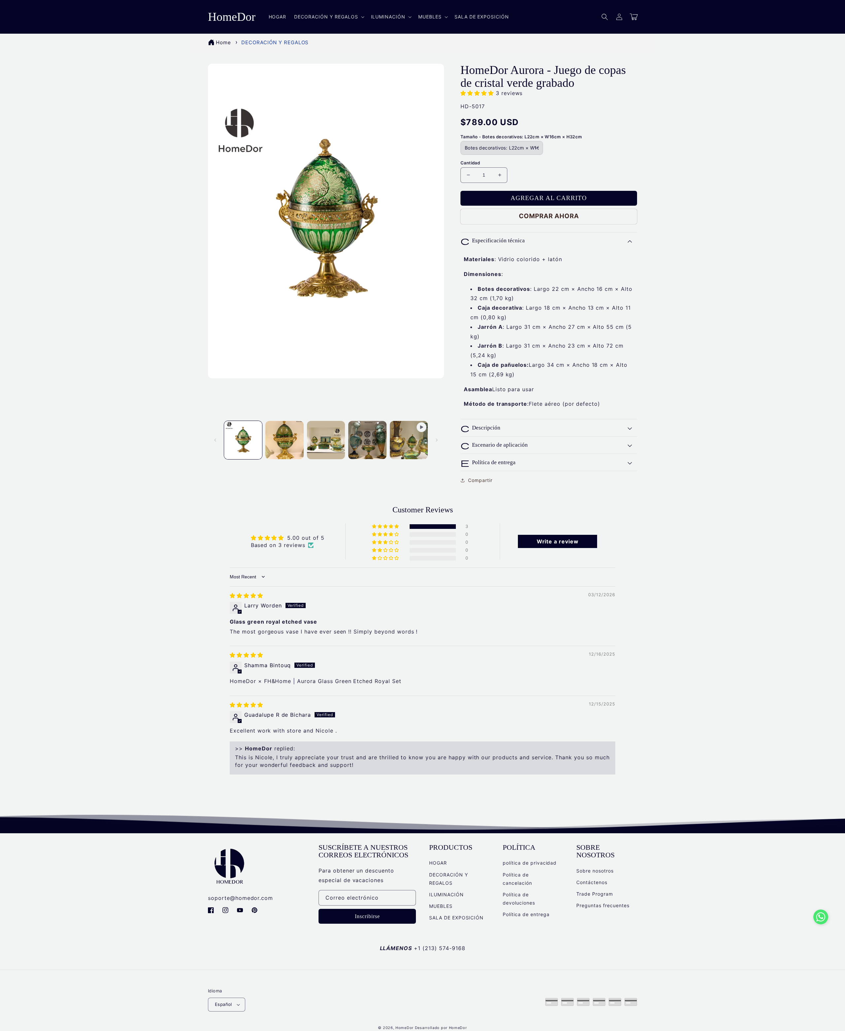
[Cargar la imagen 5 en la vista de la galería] (284, 440)
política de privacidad (530, 863)
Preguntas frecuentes (602, 905)
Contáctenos (591, 882)
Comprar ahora (549, 216)
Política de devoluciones (519, 899)
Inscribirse (367, 916)
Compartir (480, 480)
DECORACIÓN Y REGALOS (275, 42)
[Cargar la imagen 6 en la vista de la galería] (326, 440)
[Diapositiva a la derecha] (436, 440)
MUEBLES (441, 906)
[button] (604, 17)
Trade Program (594, 894)
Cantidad (470, 162)
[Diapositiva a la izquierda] (215, 440)
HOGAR (438, 863)
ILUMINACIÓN (446, 894)
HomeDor (404, 1027)
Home (223, 42)
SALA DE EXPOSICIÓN (456, 917)
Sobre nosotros (594, 871)
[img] (246, 595)
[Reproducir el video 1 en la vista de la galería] (409, 440)
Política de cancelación (517, 879)
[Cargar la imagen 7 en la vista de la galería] (367, 440)
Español (223, 1004)
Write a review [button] (558, 541)
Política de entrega (526, 914)
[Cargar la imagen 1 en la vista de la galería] (243, 440)
